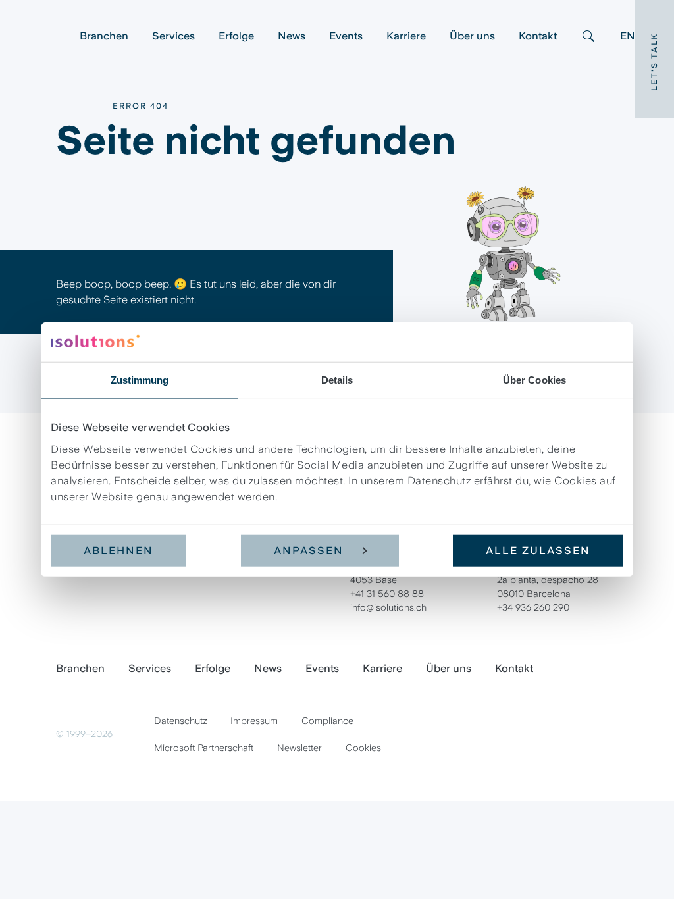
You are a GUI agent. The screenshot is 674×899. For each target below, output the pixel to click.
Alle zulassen (538, 550)
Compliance (327, 720)
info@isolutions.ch (388, 607)
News (291, 36)
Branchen (104, 36)
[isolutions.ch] (62, 36)
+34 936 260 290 (533, 607)
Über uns (472, 36)
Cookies (363, 747)
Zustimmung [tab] (140, 380)
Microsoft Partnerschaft (203, 747)
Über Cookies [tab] (534, 380)
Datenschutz (180, 720)
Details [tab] (337, 380)
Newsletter (299, 747)
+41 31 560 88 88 (387, 593)
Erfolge (236, 36)
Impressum (254, 720)
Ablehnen (118, 550)
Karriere (406, 36)
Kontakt (538, 36)
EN (627, 36)
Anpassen (309, 550)
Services (173, 36)
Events (346, 36)
